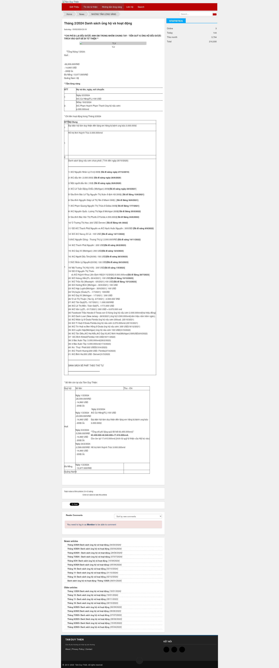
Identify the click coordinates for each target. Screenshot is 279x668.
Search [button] (141, 6)
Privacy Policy (78, 649)
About (67, 649)
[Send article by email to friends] (156, 29)
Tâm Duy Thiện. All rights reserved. (89, 665)
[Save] (161, 29)
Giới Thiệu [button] (74, 6)
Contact (89, 649)
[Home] (64, 6)
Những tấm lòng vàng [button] (112, 6)
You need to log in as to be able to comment (91, 524)
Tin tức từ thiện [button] (91, 6)
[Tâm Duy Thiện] (70, 1)
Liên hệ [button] (129, 6)
